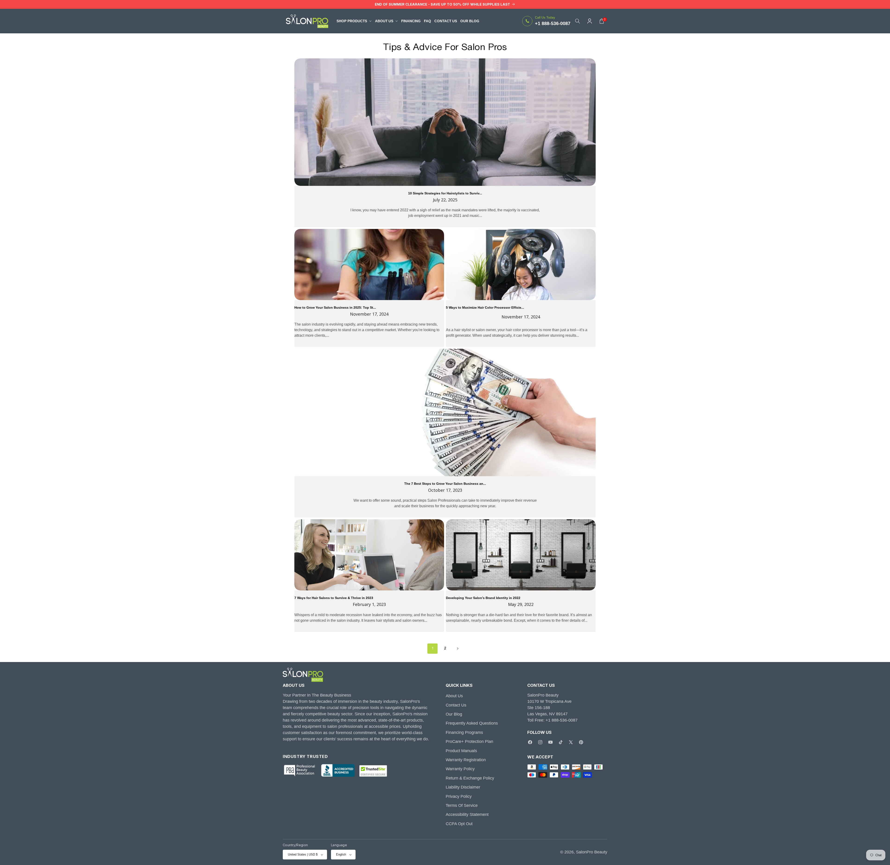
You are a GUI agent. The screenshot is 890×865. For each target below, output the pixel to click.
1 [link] (433, 648)
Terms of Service (462, 805)
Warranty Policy (460, 769)
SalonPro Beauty (591, 852)
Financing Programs (464, 732)
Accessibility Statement (467, 814)
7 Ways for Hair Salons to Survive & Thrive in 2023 (333, 598)
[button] (354, 21)
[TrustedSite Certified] (373, 771)
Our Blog (454, 714)
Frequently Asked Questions (472, 723)
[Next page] (457, 648)
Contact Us (456, 705)
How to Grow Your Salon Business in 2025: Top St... (335, 307)
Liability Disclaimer (463, 787)
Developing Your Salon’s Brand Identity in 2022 (483, 598)
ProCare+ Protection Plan (469, 741)
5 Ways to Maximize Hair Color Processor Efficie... (485, 307)
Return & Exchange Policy (470, 778)
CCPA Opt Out (459, 823)
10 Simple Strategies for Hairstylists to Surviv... (445, 193)
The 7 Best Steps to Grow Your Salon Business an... (445, 483)
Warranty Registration (466, 759)
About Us (454, 696)
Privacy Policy (459, 796)
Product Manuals (461, 750)
